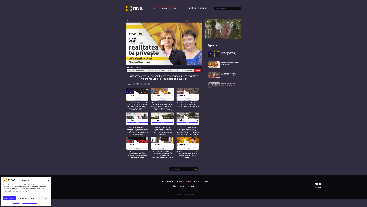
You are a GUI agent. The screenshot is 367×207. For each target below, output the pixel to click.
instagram (192, 8)
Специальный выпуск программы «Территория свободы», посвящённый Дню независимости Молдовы (137, 154)
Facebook (134, 84)
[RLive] (134, 9)
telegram (200, 8)
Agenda (154, 8)
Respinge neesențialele (26, 198)
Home (161, 181)
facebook (190, 8)
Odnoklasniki (145, 84)
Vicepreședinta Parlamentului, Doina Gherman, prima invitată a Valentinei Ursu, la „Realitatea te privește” (164, 77)
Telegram (141, 84)
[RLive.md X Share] (137, 84)
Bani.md (191, 186)
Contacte (197, 181)
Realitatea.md (178, 186)
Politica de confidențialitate (30, 203)
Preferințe (42, 198)
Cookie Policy (16, 203)
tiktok (206, 8)
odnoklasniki (198, 8)
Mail (149, 84)
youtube (203, 8)
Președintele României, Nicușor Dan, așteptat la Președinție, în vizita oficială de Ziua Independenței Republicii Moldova (162, 154)
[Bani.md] (318, 186)
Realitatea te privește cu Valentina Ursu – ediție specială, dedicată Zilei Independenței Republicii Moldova (187, 154)
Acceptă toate (9, 198)
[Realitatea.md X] (195, 8)
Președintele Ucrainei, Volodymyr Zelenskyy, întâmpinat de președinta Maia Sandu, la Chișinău (188, 104)
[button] (48, 180)
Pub (206, 181)
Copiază (197, 70)
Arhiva (164, 8)
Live (174, 8)
